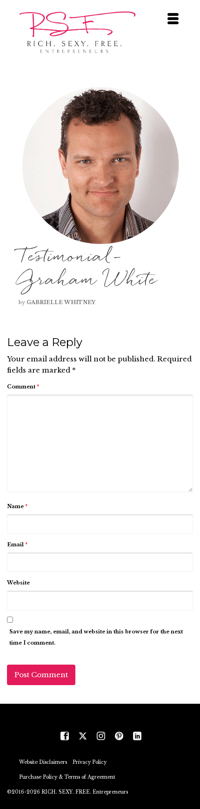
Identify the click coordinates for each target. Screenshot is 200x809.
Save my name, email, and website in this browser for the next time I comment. (96, 637)
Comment (23, 386)
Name (17, 506)
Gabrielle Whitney (61, 302)
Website (18, 582)
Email (17, 544)
